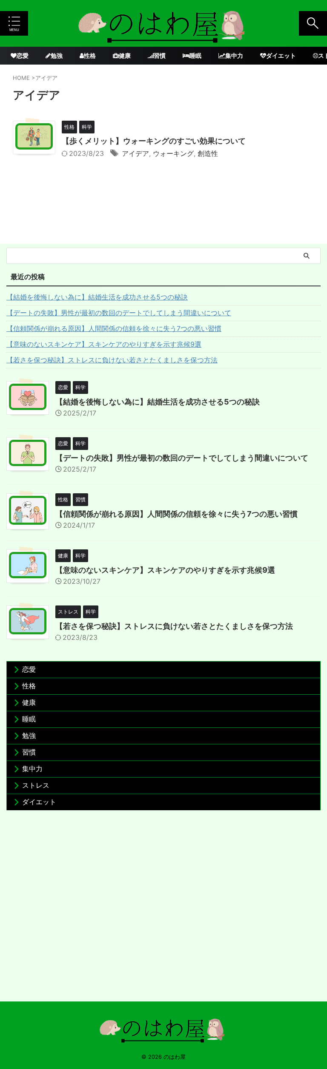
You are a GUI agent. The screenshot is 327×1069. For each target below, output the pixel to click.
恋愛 (23, 55)
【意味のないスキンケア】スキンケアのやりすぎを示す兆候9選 (103, 344)
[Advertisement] (163, 907)
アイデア (135, 153)
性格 (90, 55)
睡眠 (195, 55)
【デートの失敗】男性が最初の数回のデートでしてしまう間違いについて (118, 312)
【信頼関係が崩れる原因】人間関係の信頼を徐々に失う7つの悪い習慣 (113, 328)
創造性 (208, 153)
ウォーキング (173, 153)
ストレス (35, 785)
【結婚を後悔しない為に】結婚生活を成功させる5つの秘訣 (97, 297)
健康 (125, 55)
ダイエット (281, 55)
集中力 (234, 55)
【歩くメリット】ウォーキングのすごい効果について (154, 140)
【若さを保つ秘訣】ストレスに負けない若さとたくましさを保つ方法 (112, 360)
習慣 (160, 55)
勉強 (57, 55)
